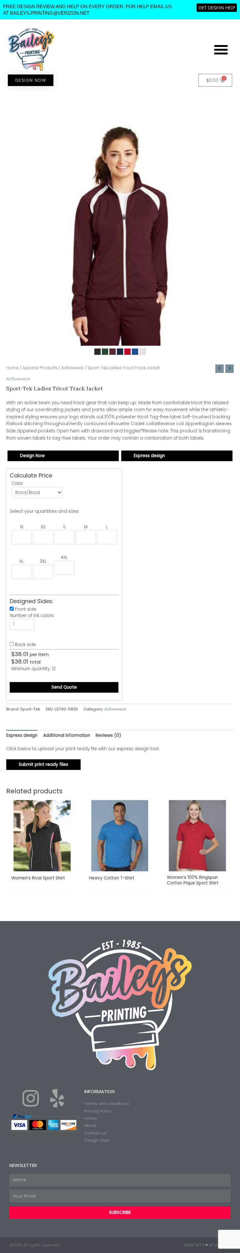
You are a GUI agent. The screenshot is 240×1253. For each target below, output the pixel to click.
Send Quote (64, 687)
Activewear (72, 367)
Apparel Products (40, 367)
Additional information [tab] (66, 735)
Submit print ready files (43, 764)
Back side (25, 645)
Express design (149, 456)
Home (12, 367)
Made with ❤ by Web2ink (207, 1245)
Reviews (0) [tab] (108, 735)
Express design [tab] (22, 735)
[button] (221, 49)
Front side (25, 609)
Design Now (32, 456)
